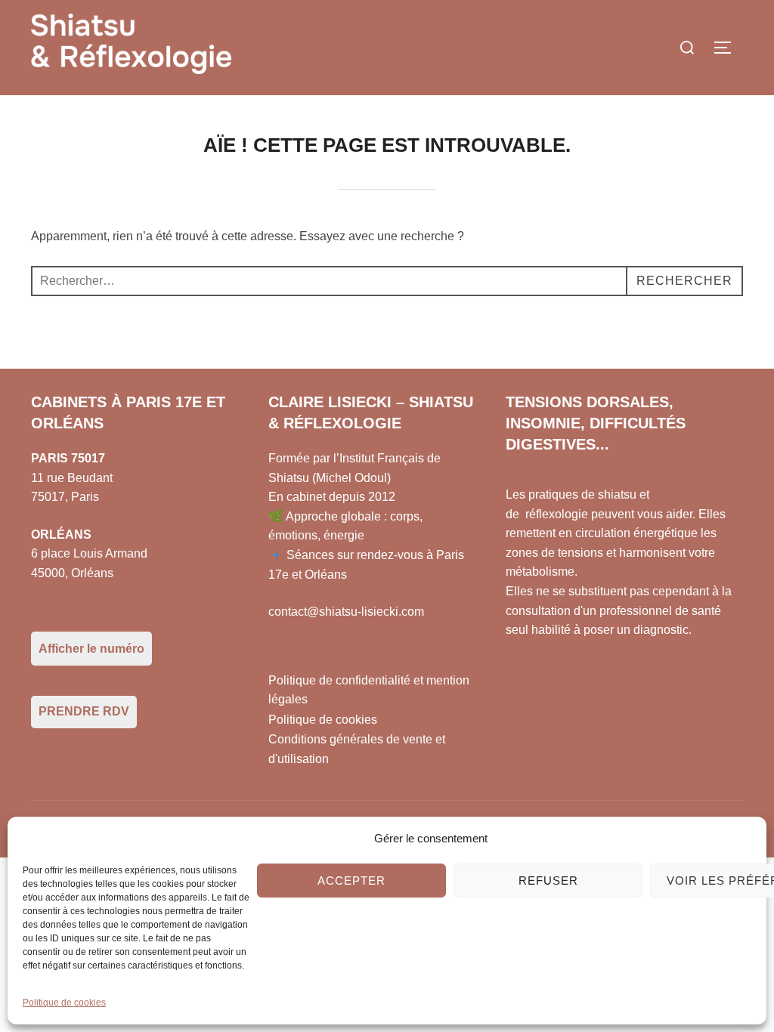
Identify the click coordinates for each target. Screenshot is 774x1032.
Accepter (351, 880)
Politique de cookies (64, 1002)
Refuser (548, 880)
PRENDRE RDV (84, 711)
